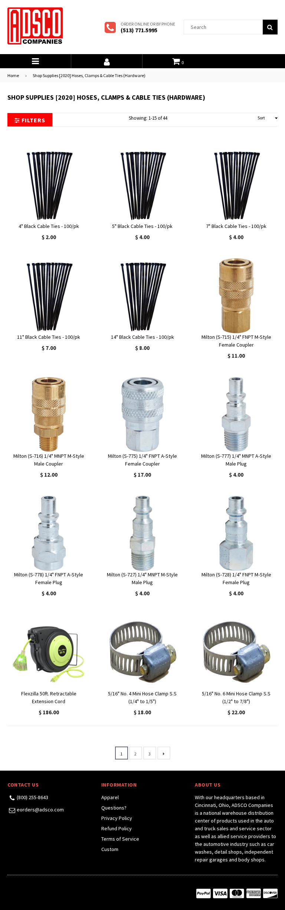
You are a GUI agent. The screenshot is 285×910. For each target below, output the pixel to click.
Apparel (110, 797)
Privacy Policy (116, 818)
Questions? (114, 807)
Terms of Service (120, 838)
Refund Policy (116, 828)
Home (13, 75)
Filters (32, 120)
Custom (109, 849)
